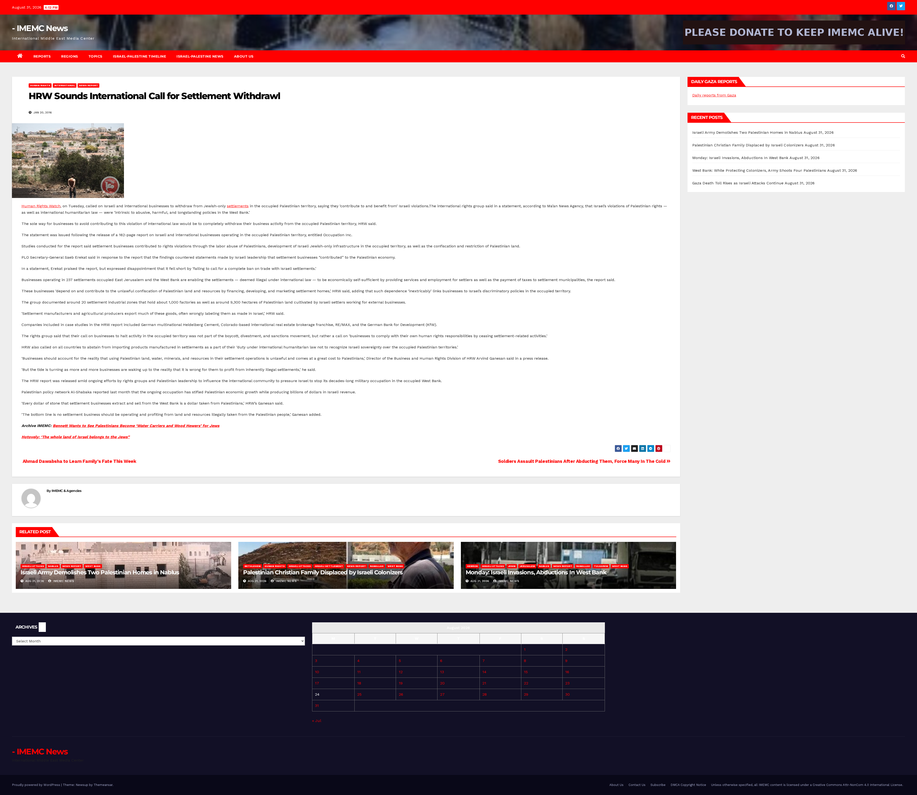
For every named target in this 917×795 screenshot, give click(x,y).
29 (526, 694)
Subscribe (658, 785)
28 (484, 694)
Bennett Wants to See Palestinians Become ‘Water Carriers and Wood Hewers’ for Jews (136, 425)
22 (526, 683)
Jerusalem (527, 566)
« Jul (316, 720)
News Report (88, 85)
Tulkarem (601, 566)
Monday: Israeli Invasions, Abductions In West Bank (536, 572)
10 (317, 672)
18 (359, 683)
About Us (244, 56)
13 (442, 672)
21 (484, 683)
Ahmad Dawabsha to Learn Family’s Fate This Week (78, 461)
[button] (903, 56)
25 (359, 694)
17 (317, 683)
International (64, 85)
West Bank (93, 566)
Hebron (472, 566)
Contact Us (637, 785)
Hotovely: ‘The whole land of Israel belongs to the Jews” (75, 437)
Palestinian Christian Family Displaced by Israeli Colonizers (323, 572)
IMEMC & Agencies (66, 491)
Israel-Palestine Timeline (139, 56)
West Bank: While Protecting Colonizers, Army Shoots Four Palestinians (759, 170)
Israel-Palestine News (200, 56)
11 (359, 672)
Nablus (53, 566)
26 (401, 694)
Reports (42, 56)
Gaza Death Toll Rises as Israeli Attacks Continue (738, 183)
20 (442, 683)
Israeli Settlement (329, 566)
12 (401, 672)
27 (442, 694)
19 (401, 683)
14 (484, 672)
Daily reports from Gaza (714, 95)
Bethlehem (253, 566)
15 (526, 672)
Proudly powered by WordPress (36, 785)
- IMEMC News (40, 28)
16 (567, 672)
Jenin (512, 566)
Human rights (40, 85)
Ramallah (377, 566)
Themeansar (103, 785)
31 (317, 705)
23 (567, 683)
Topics (95, 56)
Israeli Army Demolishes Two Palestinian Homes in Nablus (100, 572)
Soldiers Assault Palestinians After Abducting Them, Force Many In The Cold (582, 461)
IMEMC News (63, 581)
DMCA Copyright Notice (688, 785)
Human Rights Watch (40, 206)
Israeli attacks (33, 566)
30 (567, 694)
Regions (69, 56)
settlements (238, 206)
